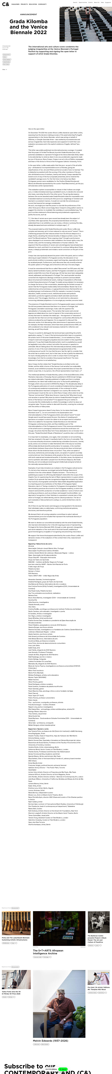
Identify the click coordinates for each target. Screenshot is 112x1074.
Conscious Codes (37, 957)
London (97, 945)
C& (5, 4)
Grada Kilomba (6, 61)
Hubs (102, 2)
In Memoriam (37, 1044)
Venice (4, 57)
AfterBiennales (6, 943)
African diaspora (6, 59)
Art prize (4, 997)
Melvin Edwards (45, 1044)
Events (91, 2)
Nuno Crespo (6, 64)
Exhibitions (91, 945)
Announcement (6, 54)
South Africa (101, 992)
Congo (12, 943)
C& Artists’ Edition (92, 992)
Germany (10, 997)
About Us (96, 2)
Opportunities (83, 2)
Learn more (83, 946)
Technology (45, 957)
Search (75, 2)
